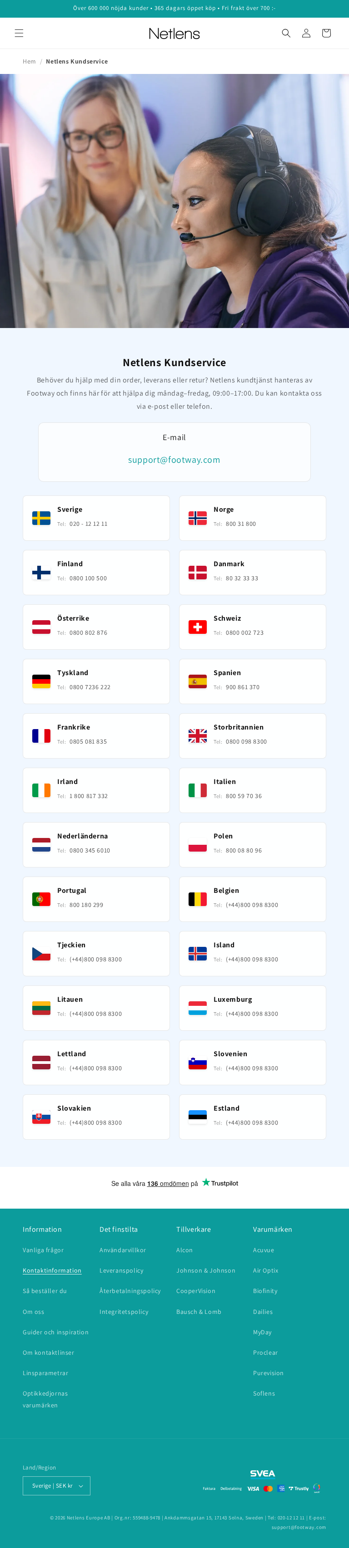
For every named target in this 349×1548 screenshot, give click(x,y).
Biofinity (265, 1291)
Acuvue (263, 1250)
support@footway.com (174, 459)
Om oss (34, 1312)
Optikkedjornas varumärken (45, 1399)
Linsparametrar (45, 1373)
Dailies (263, 1312)
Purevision (268, 1373)
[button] (19, 33)
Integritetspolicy (124, 1312)
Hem (29, 61)
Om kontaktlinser (49, 1352)
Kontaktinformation (52, 1270)
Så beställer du (45, 1291)
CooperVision (195, 1291)
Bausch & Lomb (199, 1312)
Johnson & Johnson (205, 1270)
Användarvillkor (123, 1250)
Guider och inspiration (56, 1332)
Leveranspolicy (121, 1270)
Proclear (265, 1352)
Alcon (184, 1250)
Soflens (264, 1393)
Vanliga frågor (43, 1250)
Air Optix (265, 1270)
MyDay (262, 1332)
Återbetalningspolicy (130, 1291)
